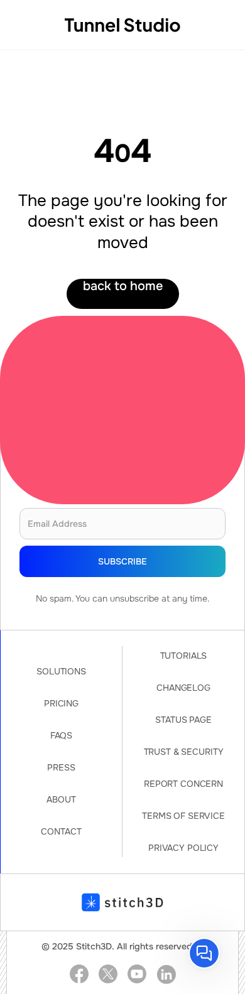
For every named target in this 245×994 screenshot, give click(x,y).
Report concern (183, 783)
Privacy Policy (183, 847)
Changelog (183, 687)
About (60, 799)
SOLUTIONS (61, 671)
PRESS (61, 767)
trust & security (184, 751)
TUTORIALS (183, 655)
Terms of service (183, 815)
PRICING (61, 703)
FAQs (61, 735)
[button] (204, 953)
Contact (61, 831)
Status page (183, 719)
